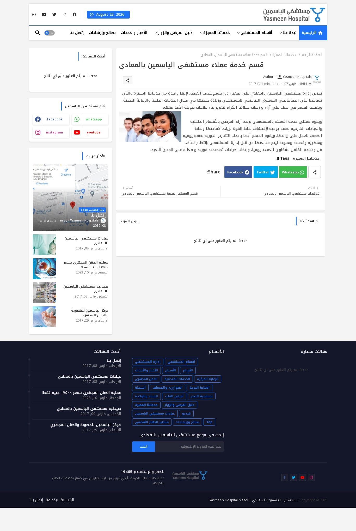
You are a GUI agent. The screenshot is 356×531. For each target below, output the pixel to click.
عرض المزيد (129, 221)
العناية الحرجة (199, 387)
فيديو (186, 413)
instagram (54, 132)
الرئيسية (310, 32)
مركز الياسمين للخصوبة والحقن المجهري (89, 313)
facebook (55, 119)
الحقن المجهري (146, 379)
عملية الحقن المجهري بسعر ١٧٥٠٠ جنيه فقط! (86, 265)
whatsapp (94, 119)
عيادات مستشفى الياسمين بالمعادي (86, 241)
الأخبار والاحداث (134, 32)
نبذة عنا (290, 32)
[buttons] (74, 15)
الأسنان (170, 370)
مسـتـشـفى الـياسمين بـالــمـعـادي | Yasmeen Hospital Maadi (254, 500)
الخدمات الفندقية (177, 379)
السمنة (140, 387)
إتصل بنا (77, 32)
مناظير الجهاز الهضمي (152, 422)
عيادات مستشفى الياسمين (155, 413)
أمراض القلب (174, 396)
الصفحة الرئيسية (310, 54)
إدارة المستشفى (148, 362)
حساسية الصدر (202, 396)
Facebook (235, 172)
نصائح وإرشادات (102, 32)
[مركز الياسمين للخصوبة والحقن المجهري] (44, 316)
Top (209, 422)
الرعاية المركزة (207, 379)
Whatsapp (290, 172)
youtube (94, 132)
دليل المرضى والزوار (175, 32)
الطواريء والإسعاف (167, 387)
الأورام (188, 370)
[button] (49, 33)
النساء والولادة (146, 396)
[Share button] (314, 172)
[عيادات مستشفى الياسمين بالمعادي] (44, 244)
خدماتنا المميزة (216, 32)
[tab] (313, 33)
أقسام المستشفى (256, 32)
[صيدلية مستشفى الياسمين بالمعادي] (44, 292)
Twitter (262, 172)
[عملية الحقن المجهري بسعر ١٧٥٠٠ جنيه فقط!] (44, 268)
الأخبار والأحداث (146, 370)
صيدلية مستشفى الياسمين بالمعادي (85, 289)
